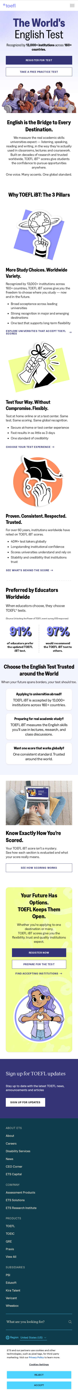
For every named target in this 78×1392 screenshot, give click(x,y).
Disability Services (18, 1151)
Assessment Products (20, 1192)
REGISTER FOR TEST (39, 60)
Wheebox (12, 1305)
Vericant (11, 1298)
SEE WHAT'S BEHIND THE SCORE (27, 570)
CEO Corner (14, 1166)
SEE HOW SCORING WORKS (39, 867)
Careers (11, 1143)
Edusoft (11, 1282)
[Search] (70, 1322)
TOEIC (10, 1233)
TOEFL (10, 1226)
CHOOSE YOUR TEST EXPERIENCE (28, 447)
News (9, 1159)
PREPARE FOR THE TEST (38, 964)
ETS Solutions (15, 1200)
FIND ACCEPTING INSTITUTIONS (36, 973)
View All (11, 1256)
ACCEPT (39, 1385)
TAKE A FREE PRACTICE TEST (39, 71)
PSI (8, 1275)
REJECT (39, 1374)
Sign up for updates (25, 1102)
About (10, 1136)
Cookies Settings (39, 1364)
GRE (9, 1241)
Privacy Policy (36, 1357)
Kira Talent (13, 1290)
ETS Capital (14, 1174)
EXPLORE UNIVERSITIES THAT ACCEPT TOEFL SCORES (36, 332)
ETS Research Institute (21, 1208)
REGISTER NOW (39, 952)
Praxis (10, 1249)
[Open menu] (72, 5)
